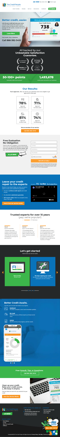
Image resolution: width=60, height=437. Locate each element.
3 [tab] (31, 290)
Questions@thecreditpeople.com (32, 411)
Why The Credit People (8, 424)
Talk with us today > (44, 160)
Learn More (11, 33)
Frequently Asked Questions (30, 414)
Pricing (23, 8)
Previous (2, 272)
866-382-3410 (28, 409)
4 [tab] (33, 290)
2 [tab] (28, 290)
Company (43, 8)
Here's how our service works (13, 203)
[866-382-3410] (50, 436)
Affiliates (5, 425)
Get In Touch (46, 412)
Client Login (53, 1)
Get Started (52, 9)
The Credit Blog (47, 411)
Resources (36, 8)
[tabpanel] (17, 271)
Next (57, 272)
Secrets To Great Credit (49, 409)
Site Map (41, 434)
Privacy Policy (35, 434)
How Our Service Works (11, 396)
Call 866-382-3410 (11, 40)
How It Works (16, 8)
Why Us (29, 8)
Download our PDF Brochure (30, 413)
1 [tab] (26, 290)
